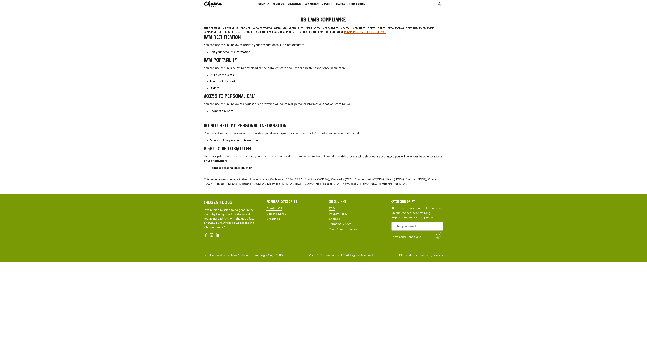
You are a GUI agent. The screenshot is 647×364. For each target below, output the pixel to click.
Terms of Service (340, 224)
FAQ (332, 208)
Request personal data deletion (231, 168)
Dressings (273, 219)
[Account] (435, 4)
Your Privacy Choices (343, 229)
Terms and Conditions (406, 237)
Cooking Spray (276, 214)
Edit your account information (230, 52)
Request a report (221, 111)
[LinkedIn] (217, 235)
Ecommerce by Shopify (427, 255)
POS (402, 255)
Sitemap (334, 219)
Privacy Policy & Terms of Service (365, 32)
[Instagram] (212, 235)
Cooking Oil (274, 208)
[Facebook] (206, 235)
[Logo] (213, 4)
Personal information (224, 81)
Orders (214, 88)
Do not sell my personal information (234, 140)
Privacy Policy (338, 214)
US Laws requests (222, 75)
